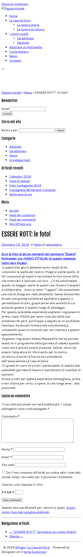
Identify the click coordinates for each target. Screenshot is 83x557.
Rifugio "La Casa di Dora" (32, 547)
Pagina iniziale (11, 92)
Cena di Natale (19, 181)
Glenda (16, 536)
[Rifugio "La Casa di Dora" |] (13, 8)
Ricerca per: (10, 130)
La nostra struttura (30, 29)
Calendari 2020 (20, 176)
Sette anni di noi (20, 194)
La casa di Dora (19, 20)
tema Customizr (35, 551)
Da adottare (25, 38)
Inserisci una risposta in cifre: (22, 484)
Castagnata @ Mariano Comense (32, 189)
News (13, 56)
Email (5, 108)
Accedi (14, 210)
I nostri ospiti (19, 33)
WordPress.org (20, 224)
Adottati (23, 42)
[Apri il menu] (3, 69)
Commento (11, 416)
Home (13, 16)
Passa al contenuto (15, 4)
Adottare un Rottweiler (25, 47)
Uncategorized (19, 160)
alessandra (54, 244)
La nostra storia (28, 24)
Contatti (15, 60)
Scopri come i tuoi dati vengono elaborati (38, 509)
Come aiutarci (19, 51)
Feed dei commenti (22, 219)
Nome (7, 449)
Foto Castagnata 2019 (25, 185)
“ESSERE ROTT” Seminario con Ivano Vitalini (42, 531)
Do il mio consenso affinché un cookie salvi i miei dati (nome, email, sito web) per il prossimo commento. (41, 474)
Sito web (8, 464)
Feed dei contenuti (22, 215)
